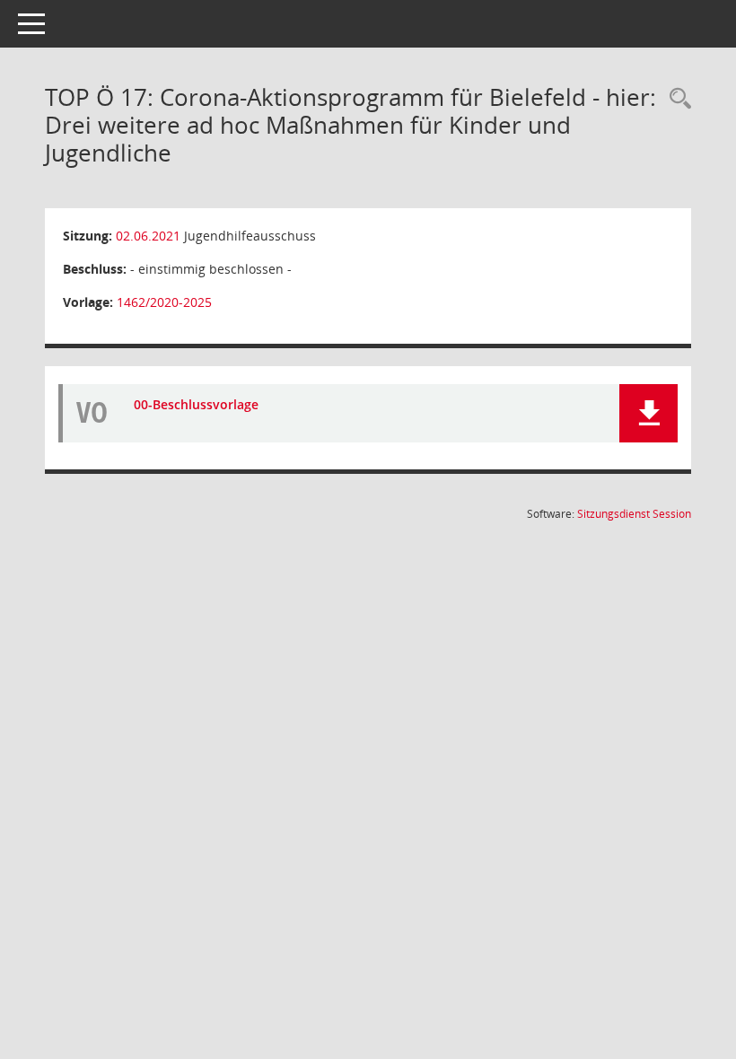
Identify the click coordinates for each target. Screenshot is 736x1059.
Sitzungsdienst (634, 513)
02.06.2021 (148, 235)
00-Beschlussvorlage (196, 404)
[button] (648, 413)
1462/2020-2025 (164, 302)
